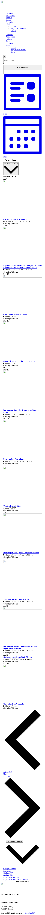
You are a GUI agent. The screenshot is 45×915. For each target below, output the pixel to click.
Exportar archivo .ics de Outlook (15, 879)
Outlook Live (8, 875)
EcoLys (13, 31)
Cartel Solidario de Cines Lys (15, 219)
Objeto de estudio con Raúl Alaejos (17, 657)
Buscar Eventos (22, 68)
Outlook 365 (8, 873)
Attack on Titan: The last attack (16, 599)
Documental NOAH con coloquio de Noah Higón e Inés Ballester (20, 647)
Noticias (9, 18)
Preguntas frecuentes (18, 28)
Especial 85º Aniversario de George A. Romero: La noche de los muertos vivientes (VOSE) (22, 266)
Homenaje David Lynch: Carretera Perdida (21, 553)
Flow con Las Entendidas (13, 459)
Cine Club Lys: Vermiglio (13, 704)
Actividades (10, 16)
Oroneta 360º (30, 913)
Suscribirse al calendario (14, 841)
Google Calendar (9, 869)
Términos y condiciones (10, 899)
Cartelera (9, 13)
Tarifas (13, 26)
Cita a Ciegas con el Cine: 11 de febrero (19, 361)
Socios (8, 20)
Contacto (9, 22)
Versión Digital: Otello (12, 506)
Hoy (5, 774)
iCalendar (7, 871)
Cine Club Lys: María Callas (15, 314)
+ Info (8, 24)
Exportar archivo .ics (11, 877)
